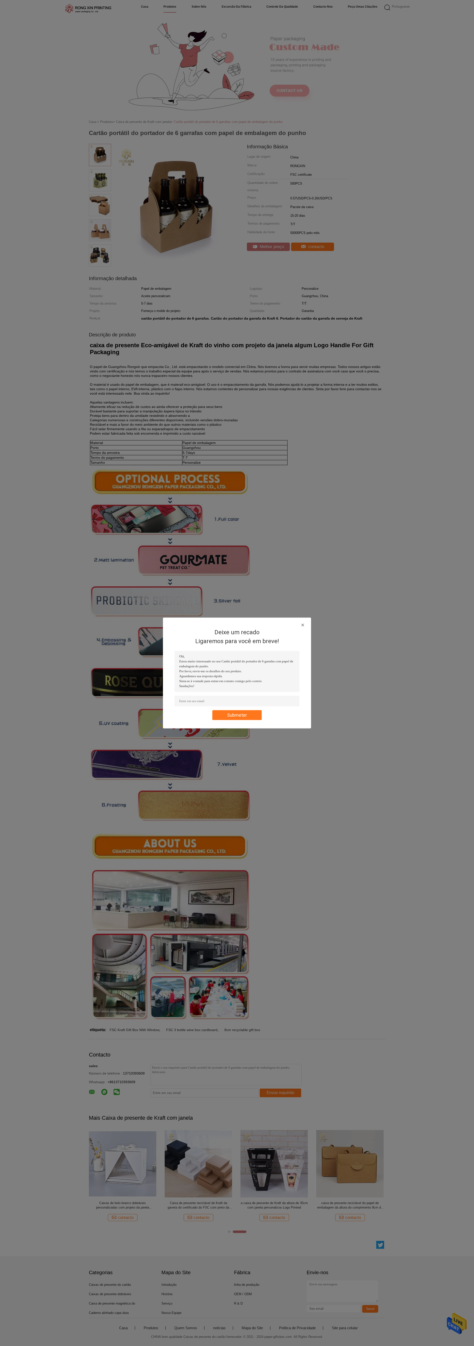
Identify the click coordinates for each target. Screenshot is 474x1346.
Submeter (237, 715)
